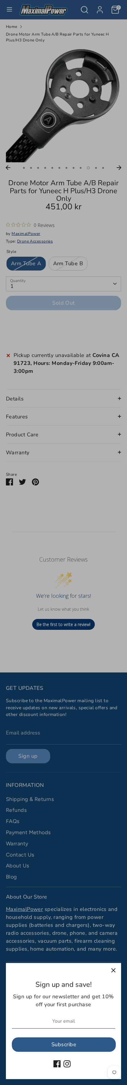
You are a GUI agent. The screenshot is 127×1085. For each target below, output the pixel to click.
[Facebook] (57, 1063)
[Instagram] (67, 1063)
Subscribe (63, 1044)
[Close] (113, 970)
